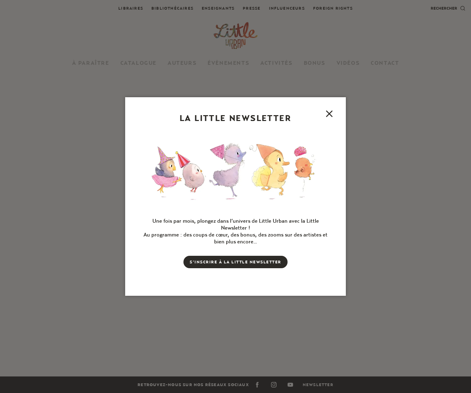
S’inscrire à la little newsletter (235, 262)
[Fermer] (329, 113)
